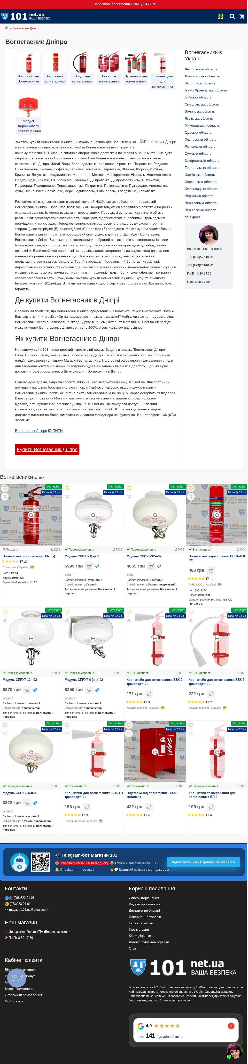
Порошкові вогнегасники (109, 78)
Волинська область (200, 111)
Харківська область (200, 175)
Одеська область (198, 132)
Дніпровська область (201, 69)
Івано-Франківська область (206, 90)
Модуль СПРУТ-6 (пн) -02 (84, 680)
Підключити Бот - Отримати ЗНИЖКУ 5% (203, 862)
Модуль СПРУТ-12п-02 (20, 680)
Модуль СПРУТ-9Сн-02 (144, 556)
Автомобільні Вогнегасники (28, 78)
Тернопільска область (202, 168)
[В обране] (5, 488)
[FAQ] (234, 1050)
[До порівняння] (5, 497)
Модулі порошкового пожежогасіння (28, 126)
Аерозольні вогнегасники (55, 78)
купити (39, 477)
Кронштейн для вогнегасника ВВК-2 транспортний (154, 682)
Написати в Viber (199, 282)
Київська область (198, 97)
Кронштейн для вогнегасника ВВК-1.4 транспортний (94, 795)
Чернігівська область (201, 210)
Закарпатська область (202, 160)
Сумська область (198, 153)
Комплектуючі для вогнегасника (162, 81)
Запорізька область (200, 83)
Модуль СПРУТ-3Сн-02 (20, 793)
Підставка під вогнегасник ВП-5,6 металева (152, 795)
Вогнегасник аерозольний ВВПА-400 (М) (217, 558)
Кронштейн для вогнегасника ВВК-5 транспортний (216, 682)
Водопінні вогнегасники (82, 78)
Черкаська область (199, 196)
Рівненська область (200, 146)
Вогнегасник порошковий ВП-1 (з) (29, 556)
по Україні (193, 217)
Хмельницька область (202, 189)
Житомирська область (202, 76)
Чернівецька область (201, 203)
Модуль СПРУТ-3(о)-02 (82, 556)
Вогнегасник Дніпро (31, 431)
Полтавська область (200, 139)
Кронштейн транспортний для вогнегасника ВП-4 (212, 795)
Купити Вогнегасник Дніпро (47, 449)
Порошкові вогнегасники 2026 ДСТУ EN (124, 4)
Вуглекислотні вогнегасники (136, 78)
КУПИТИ (55, 431)
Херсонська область (201, 182)
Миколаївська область (202, 125)
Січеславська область (202, 104)
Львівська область (199, 118)
